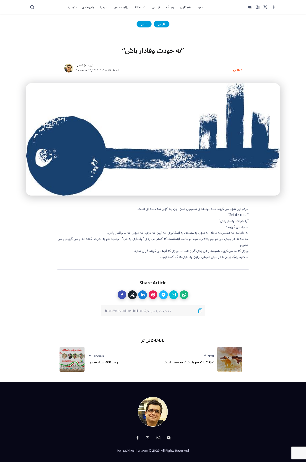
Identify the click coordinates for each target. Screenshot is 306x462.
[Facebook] (273, 7)
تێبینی (144, 24)
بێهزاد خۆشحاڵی (84, 65)
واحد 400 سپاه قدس (103, 362)
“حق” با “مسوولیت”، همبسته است (188, 362)
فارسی (161, 24)
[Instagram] (257, 7)
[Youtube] (249, 7)
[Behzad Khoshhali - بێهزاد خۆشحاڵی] (153, 411)
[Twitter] (265, 7)
